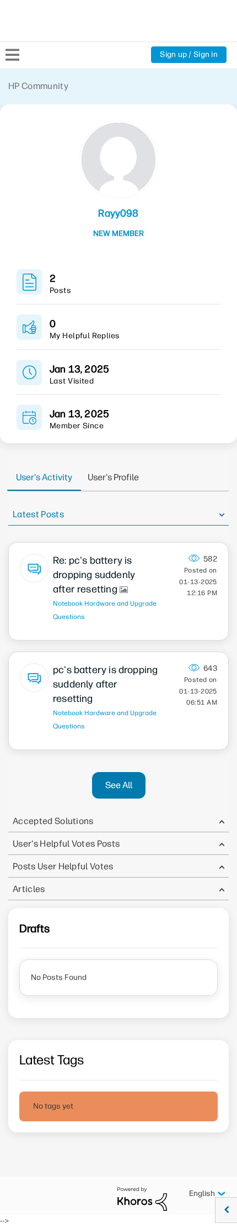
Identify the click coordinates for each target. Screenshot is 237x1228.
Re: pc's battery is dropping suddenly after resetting (94, 574)
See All (118, 785)
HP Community (38, 86)
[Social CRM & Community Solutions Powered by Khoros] (142, 1198)
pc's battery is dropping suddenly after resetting (105, 684)
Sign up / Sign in (189, 54)
